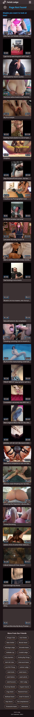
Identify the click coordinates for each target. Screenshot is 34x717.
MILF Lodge (23, 682)
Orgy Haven (10, 692)
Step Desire (9, 701)
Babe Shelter (10, 642)
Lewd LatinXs (23, 677)
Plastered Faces (23, 692)
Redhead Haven (10, 697)
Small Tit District (24, 697)
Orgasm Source (24, 687)
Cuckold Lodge (23, 652)
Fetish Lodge (12, 2)
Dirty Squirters (9, 657)
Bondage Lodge (10, 647)
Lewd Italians (11, 677)
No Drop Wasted (10, 687)
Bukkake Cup (10, 652)
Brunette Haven (24, 647)
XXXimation (24, 706)
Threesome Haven (11, 706)
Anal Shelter (23, 638)
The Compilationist (22, 701)
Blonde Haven (23, 642)
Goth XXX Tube (9, 662)
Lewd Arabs (11, 672)
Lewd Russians (11, 682)
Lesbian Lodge (24, 667)
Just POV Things (10, 667)
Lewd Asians (23, 672)
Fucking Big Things (24, 657)
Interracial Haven (23, 662)
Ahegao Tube (11, 638)
